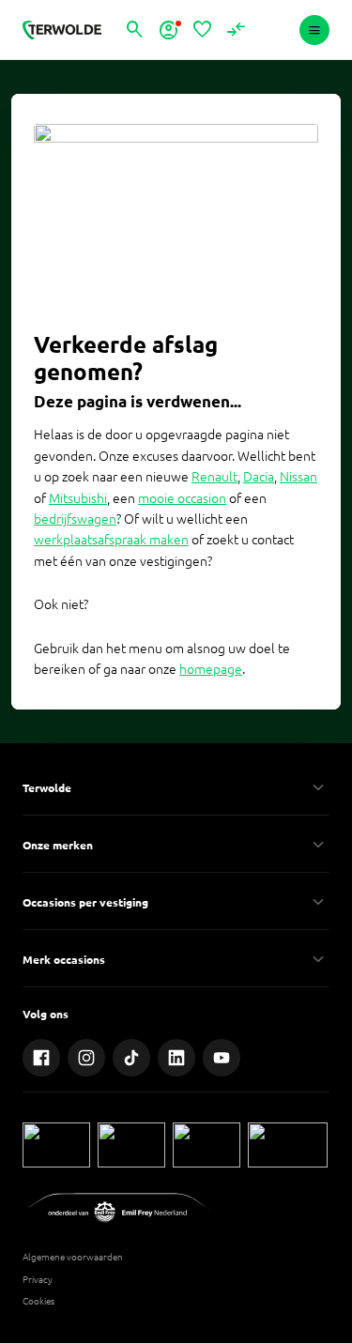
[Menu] (314, 30)
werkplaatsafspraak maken (111, 539)
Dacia (258, 476)
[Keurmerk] (56, 1144)
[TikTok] (131, 1057)
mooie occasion (182, 498)
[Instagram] (86, 1057)
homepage (210, 669)
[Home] (62, 30)
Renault (214, 476)
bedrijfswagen (75, 519)
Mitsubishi (78, 498)
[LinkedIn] (176, 1057)
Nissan (298, 476)
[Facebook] (41, 1057)
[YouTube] (221, 1057)
